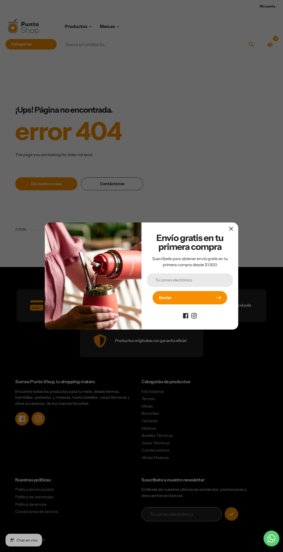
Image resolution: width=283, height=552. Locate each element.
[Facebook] (185, 315)
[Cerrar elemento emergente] (231, 228)
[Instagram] (194, 315)
